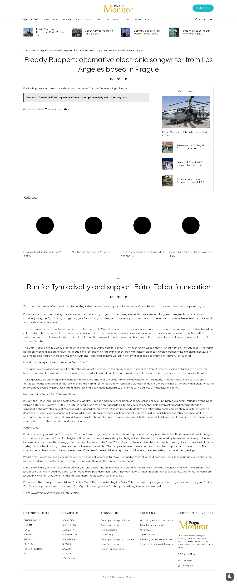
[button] (203, 8)
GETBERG (28, 544)
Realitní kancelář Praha (112, 549)
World (78, 19)
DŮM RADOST (68, 559)
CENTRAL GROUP (32, 521)
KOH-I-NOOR (68, 540)
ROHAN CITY (68, 521)
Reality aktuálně (109, 530)
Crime (147, 19)
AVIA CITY (66, 549)
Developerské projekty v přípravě (117, 540)
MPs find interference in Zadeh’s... (91, 252)
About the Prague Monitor (152, 525)
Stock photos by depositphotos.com (157, 544)
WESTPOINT (68, 554)
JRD (25, 554)
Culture (126, 19)
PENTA (27, 530)
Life (107, 19)
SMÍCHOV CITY (69, 525)
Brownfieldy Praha (110, 544)
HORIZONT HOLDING (33, 549)
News (55, 19)
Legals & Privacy (148, 535)
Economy (67, 19)
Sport (99, 19)
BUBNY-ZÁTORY (69, 535)
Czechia (137, 19)
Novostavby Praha (110, 525)
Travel (115, 19)
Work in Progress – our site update (156, 521)
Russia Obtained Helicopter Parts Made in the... (50, 32)
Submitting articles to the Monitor (156, 540)
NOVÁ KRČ (67, 544)
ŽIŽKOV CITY (68, 530)
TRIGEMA (28, 525)
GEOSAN (28, 540)
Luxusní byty (107, 535)
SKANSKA (28, 535)
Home (46, 19)
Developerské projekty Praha (115, 521)
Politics (89, 19)
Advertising (145, 530)
